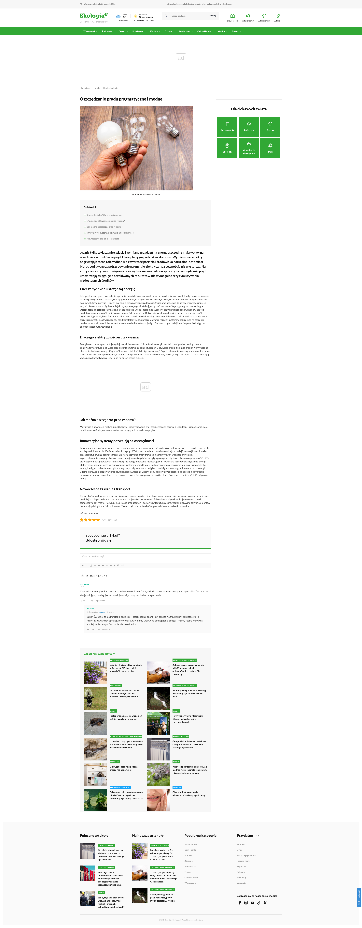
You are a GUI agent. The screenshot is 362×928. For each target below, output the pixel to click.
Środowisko (190, 866)
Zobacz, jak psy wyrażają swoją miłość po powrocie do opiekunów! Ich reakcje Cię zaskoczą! (188, 669)
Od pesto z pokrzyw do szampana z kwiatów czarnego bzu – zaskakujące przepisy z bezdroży (126, 795)
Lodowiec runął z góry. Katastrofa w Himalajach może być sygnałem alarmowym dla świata (126, 744)
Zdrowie (189, 861)
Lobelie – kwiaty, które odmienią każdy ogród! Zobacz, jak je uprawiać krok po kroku (126, 667)
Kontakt (241, 844)
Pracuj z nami (243, 861)
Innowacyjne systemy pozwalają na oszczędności (110, 232)
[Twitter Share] (194, 537)
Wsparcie (241, 883)
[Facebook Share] (187, 537)
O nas (239, 850)
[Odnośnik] (115, 565)
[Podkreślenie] (91, 565)
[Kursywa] (87, 565)
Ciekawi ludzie (191, 877)
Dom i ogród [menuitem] (137, 31)
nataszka (102, 612)
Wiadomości (191, 844)
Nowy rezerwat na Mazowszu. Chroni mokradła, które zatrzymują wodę (188, 718)
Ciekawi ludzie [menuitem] (204, 31)
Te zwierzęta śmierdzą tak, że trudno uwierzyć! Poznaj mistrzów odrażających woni (124, 693)
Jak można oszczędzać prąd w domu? (104, 226)
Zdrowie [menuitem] (168, 31)
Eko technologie (110, 88)
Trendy (96, 88)
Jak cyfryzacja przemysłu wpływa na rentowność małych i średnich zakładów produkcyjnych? (111, 902)
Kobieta (188, 855)
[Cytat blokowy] (107, 565)
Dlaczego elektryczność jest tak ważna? (106, 220)
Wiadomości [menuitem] (89, 31)
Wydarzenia (190, 883)
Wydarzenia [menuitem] (184, 31)
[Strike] (95, 565)
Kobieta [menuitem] (154, 31)
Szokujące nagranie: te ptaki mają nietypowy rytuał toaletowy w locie (189, 693)
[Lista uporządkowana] (99, 565)
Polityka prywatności (247, 855)
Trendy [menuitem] (122, 31)
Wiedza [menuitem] (221, 31)
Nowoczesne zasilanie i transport (103, 238)
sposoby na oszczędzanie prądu (185, 271)
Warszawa (123, 21)
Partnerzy (241, 877)
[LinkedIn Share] (202, 537)
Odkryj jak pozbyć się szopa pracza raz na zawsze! (123, 768)
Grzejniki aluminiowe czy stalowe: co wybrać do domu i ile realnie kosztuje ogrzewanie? (190, 744)
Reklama (241, 872)
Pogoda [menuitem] (235, 31)
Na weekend (139, 21)
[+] (122, 565)
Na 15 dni (150, 21)
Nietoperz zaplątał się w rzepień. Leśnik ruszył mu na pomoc (126, 717)
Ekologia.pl (85, 88)
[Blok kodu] (111, 565)
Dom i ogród (190, 850)
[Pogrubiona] (83, 565)
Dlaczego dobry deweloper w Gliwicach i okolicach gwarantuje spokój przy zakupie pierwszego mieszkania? (110, 878)
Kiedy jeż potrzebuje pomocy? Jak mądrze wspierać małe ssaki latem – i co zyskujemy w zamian (190, 769)
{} (118, 565)
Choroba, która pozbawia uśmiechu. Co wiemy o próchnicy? (189, 794)
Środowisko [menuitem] (107, 31)
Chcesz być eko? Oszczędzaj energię (104, 214)
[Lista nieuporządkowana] (103, 565)
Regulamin (242, 866)
